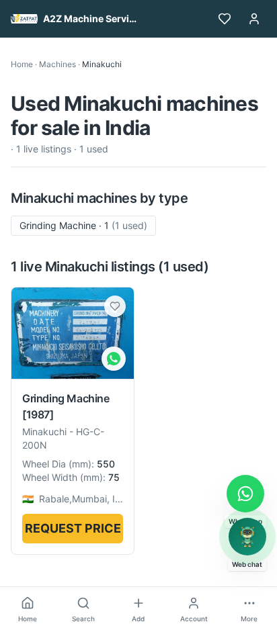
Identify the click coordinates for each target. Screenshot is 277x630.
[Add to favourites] (115, 306)
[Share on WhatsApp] (114, 359)
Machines (57, 64)
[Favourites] (224, 19)
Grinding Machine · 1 (83, 225)
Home (22, 64)
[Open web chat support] (247, 536)
